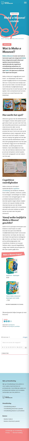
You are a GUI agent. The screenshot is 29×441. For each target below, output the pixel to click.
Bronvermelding (17, 433)
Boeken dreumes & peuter (12, 421)
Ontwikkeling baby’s (10, 406)
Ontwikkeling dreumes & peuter (13, 409)
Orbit (7, 70)
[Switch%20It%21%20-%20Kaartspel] (12, 273)
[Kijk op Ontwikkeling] (7, 3)
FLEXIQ (23, 58)
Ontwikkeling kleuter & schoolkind (14, 411)
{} (19, 347)
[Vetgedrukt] (3, 347)
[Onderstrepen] (6, 347)
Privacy (7, 433)
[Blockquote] (14, 347)
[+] (21, 347)
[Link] (17, 347)
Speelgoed (11, 324)
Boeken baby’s (8, 419)
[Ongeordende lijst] (12, 347)
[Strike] (8, 347)
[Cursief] (4, 347)
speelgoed (11, 326)
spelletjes (17, 326)
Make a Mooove (7, 56)
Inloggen (25, 337)
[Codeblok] (16, 347)
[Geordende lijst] (10, 347)
